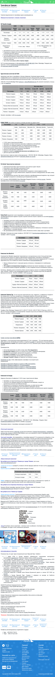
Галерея (24, 663)
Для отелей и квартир (8, 659)
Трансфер (24, 654)
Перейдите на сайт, (6, 359)
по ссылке (18, 115)
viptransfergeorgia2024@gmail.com (20, 64)
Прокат (24, 659)
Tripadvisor (8, 83)
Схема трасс (25, 651)
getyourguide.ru (4, 218)
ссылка (49, 450)
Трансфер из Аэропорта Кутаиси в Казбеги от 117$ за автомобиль (18, 368)
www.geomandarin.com (36, 260)
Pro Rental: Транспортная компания (10, 164)
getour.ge (21, 82)
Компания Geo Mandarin (7, 253)
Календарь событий (44, 659)
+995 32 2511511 (31, 482)
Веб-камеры (25, 666)
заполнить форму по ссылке (10, 66)
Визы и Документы (44, 649)
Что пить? (41, 651)
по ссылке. (22, 181)
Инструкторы (25, 658)
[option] (27, 536)
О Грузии (41, 647)
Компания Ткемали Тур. (7, 294)
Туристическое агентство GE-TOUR (10, 74)
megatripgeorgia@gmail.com (8, 421)
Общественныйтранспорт (15, 11)
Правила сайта (6, 652)
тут (32, 15)
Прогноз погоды (26, 665)
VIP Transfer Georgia (6, 24)
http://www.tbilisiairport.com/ (8, 462)
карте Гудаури (6, 440)
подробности (14, 558)
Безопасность (25, 656)
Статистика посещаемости (9, 657)
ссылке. (13, 234)
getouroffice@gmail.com (30, 82)
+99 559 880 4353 (29, 63)
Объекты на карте (27, 668)
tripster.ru (51, 216)
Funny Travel (4, 215)
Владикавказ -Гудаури (27, 11)
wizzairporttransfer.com (7, 488)
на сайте (32, 342)
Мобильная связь (43, 656)
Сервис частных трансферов (10, 338)
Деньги (41, 654)
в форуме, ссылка (19, 431)
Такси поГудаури (43, 11)
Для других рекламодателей (9, 661)
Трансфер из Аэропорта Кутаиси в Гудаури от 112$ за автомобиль (18, 366)
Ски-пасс (24, 649)
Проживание (25, 652)
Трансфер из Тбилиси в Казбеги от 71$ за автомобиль (15, 365)
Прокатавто (36, 11)
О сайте (4, 650)
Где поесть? (42, 652)
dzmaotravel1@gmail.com (7, 156)
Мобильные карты (27, 670)
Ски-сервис (25, 661)
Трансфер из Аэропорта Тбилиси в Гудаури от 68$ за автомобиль (18, 364)
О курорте (24, 647)
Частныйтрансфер (5, 11)
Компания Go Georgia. (7, 375)
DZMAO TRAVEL (4, 122)
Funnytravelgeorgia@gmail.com (40, 233)
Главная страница (7, 648)
